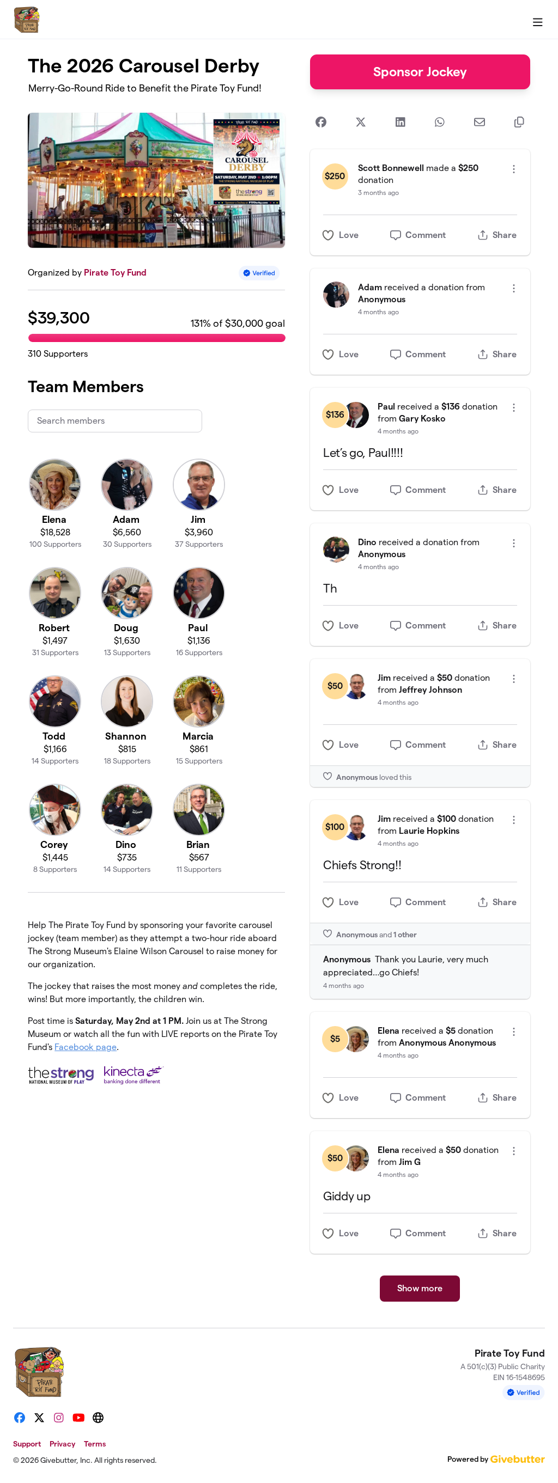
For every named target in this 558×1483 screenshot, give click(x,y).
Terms (95, 1443)
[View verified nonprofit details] (259, 273)
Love (349, 235)
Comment (425, 235)
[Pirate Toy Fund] (26, 19)
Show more (419, 1288)
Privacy (62, 1443)
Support (27, 1443)
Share (505, 235)
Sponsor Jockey (420, 71)
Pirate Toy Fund (115, 272)
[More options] (513, 169)
